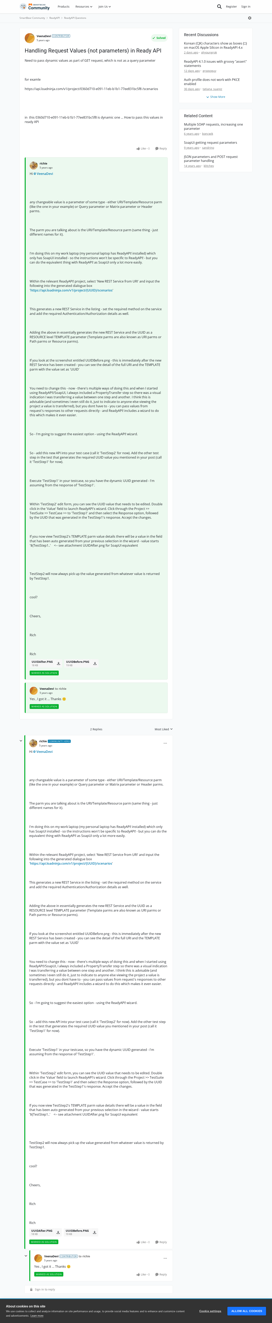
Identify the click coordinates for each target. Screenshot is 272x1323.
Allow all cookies (246, 1311)
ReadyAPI (54, 18)
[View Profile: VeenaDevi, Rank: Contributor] (30, 38)
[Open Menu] (249, 18)
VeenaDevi (44, 36)
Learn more (36, 1315)
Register (231, 6)
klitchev (209, 166)
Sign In (245, 6)
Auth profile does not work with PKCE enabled (212, 82)
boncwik (207, 134)
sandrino (208, 148)
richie (43, 163)
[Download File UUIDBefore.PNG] (95, 663)
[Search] (219, 6)
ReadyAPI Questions (75, 18)
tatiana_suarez (212, 89)
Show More (217, 97)
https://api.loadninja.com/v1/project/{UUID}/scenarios (71, 290)
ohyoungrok (209, 52)
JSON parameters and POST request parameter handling (211, 159)
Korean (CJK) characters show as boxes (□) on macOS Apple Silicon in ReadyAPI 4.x (215, 45)
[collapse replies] (21, 740)
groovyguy (209, 71)
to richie (60, 689)
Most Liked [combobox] (164, 729)
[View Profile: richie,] (34, 165)
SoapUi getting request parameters (210, 143)
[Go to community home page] (35, 6)
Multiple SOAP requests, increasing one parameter (213, 126)
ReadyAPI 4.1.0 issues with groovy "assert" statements (215, 63)
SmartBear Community (32, 18)
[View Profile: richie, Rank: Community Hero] (33, 743)
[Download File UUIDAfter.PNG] (58, 663)
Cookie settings (210, 1311)
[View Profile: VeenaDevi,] (34, 691)
